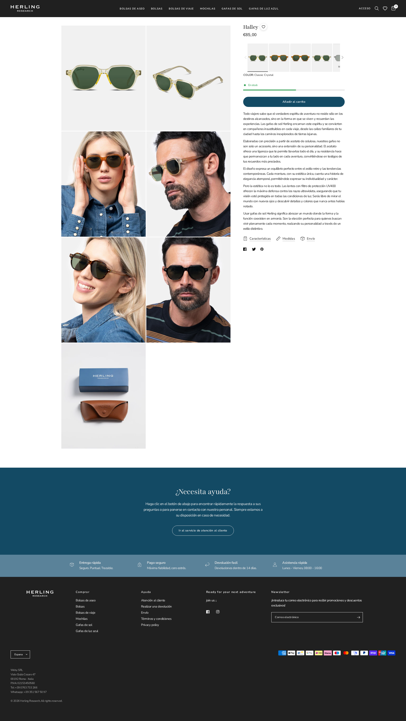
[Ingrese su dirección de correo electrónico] (358, 617)
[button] (342, 57)
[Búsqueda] (377, 8)
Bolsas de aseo (85, 600)
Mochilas (81, 619)
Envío (144, 612)
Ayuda (146, 592)
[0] (392, 8)
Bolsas (80, 606)
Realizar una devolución (156, 606)
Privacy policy (150, 625)
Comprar (82, 592)
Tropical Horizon (321, 58)
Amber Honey (279, 58)
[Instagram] (220, 611)
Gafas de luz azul (87, 631)
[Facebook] (210, 611)
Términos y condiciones (156, 619)
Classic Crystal (257, 58)
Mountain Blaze (300, 58)
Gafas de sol (84, 625)
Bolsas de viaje (85, 612)
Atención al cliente (153, 600)
